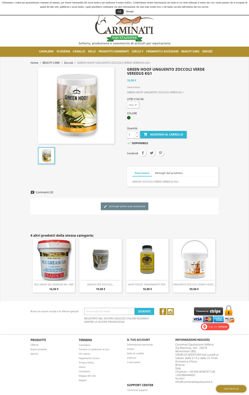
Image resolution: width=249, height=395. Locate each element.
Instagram (170, 311)
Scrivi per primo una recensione (126, 206)
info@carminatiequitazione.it (193, 382)
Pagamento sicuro (89, 358)
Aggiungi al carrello (163, 134)
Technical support (137, 390)
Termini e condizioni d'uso (94, 349)
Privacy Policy (86, 362)
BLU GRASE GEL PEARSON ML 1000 (54, 284)
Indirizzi (131, 357)
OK (120, 11)
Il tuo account (138, 340)
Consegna (84, 345)
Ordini (130, 349)
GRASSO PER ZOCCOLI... (100, 284)
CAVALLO (79, 51)
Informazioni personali (140, 344)
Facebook (163, 311)
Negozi (83, 380)
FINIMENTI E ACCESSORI (162, 51)
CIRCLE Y (137, 51)
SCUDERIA (63, 51)
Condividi (142, 153)
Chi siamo (84, 353)
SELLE (92, 51)
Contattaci (84, 371)
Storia (82, 367)
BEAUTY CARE (190, 51)
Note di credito (135, 353)
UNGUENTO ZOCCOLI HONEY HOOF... (194, 284)
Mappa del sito (87, 375)
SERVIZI (207, 51)
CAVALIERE (46, 51)
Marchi (34, 353)
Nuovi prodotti (38, 349)
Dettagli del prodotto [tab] (169, 173)
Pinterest (160, 153)
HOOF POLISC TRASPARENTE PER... (147, 284)
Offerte (34, 345)
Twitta (151, 153)
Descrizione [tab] (142, 173)
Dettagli (130, 11)
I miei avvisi (133, 362)
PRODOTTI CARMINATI (114, 51)
